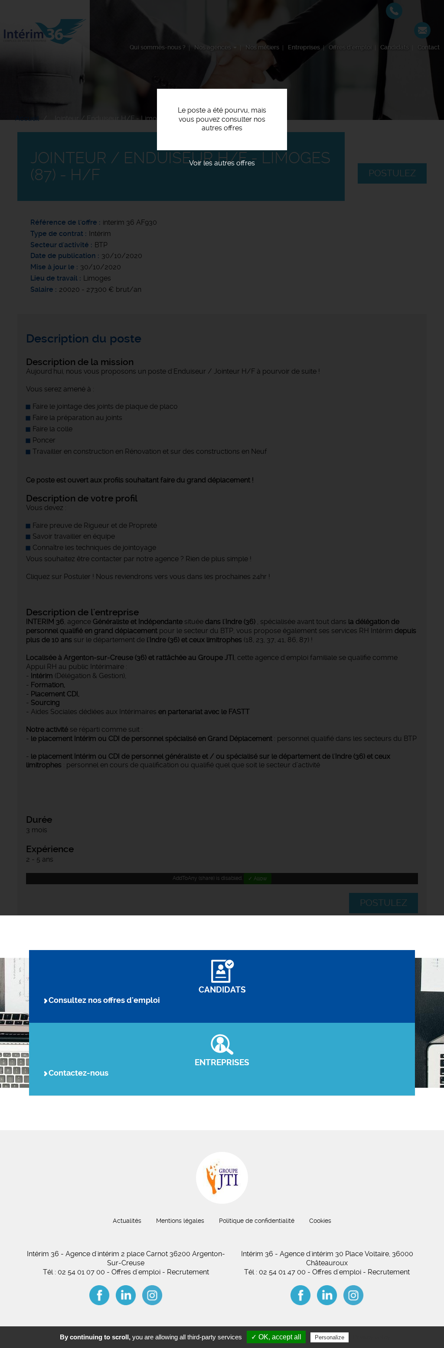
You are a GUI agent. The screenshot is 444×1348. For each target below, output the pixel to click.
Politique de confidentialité (256, 1220)
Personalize (329, 1337)
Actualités (127, 1220)
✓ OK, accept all (276, 1337)
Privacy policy (371, 1337)
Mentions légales (180, 1220)
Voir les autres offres (222, 163)
